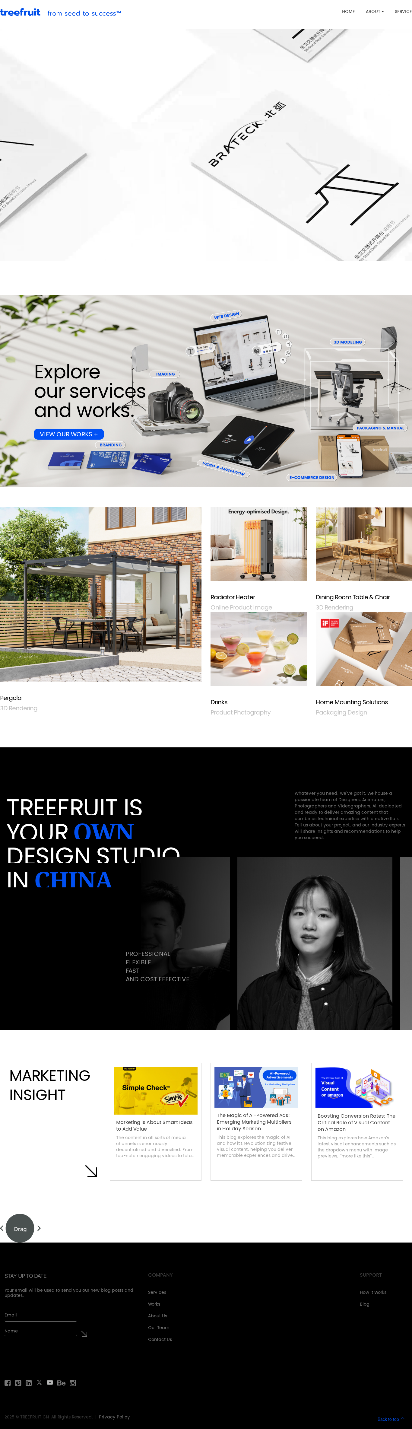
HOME (348, 12)
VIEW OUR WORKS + (69, 435)
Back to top (389, 1419)
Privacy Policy (114, 1417)
